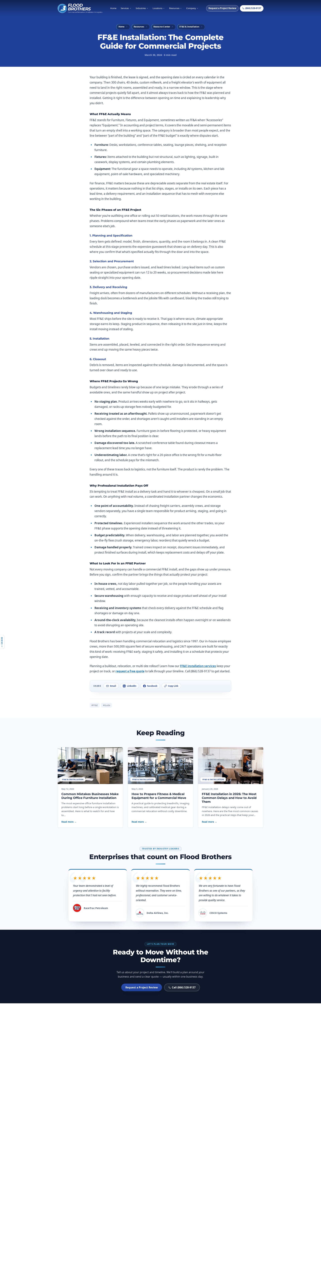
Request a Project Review (222, 8)
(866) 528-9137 (253, 8)
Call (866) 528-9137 (184, 987)
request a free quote (130, 671)
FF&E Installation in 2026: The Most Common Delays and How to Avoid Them (229, 798)
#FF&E (94, 705)
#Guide (106, 705)
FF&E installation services (198, 666)
